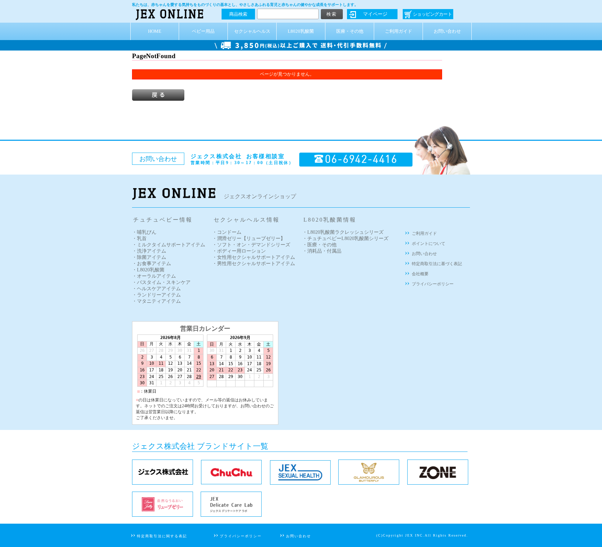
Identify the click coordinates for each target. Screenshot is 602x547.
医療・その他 (349, 31)
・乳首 (139, 238)
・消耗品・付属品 (321, 251)
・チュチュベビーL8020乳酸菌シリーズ (345, 238)
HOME (154, 31)
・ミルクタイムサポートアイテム (168, 244)
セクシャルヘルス (252, 31)
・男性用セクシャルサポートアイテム (253, 263)
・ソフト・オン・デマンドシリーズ (251, 244)
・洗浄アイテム (149, 251)
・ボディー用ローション (239, 251)
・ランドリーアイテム (156, 295)
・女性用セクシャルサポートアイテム (253, 257)
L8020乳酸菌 (301, 31)
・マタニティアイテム (156, 301)
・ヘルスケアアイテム (156, 288)
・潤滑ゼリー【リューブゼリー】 (248, 238)
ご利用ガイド (398, 31)
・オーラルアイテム (154, 276)
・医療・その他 (319, 244)
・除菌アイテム (149, 257)
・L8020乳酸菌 (148, 269)
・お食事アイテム (151, 263)
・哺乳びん (144, 232)
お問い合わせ (447, 31)
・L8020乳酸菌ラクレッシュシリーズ (343, 232)
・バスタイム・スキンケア (161, 282)
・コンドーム (226, 232)
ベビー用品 (203, 31)
